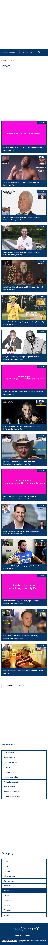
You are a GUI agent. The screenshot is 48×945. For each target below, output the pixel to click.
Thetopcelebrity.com (9, 941)
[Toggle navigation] (45, 52)
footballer (8, 905)
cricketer (7, 895)
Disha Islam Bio (9, 758)
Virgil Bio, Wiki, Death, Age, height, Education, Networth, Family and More (24, 183)
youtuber (7, 910)
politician (7, 900)
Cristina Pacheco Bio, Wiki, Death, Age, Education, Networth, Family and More (21, 602)
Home (3, 60)
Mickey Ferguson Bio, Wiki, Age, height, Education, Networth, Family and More (21, 218)
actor (6, 861)
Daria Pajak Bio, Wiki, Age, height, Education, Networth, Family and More (23, 393)
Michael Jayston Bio (11, 792)
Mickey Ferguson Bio (12, 782)
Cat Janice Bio (9, 772)
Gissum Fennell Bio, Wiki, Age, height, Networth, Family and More (23, 672)
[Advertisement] (24, 24)
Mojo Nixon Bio (9, 787)
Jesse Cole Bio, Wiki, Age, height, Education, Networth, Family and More (23, 323)
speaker (7, 871)
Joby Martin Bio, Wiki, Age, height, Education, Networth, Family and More (23, 288)
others (6, 891)
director (7, 886)
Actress (7, 915)
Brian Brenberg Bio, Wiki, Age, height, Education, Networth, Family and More (21, 532)
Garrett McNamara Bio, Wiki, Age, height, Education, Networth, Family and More (22, 427)
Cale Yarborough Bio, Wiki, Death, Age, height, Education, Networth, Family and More (20, 462)
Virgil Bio (7, 767)
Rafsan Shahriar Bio (11, 762)
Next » (21, 686)
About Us (18, 935)
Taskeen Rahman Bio (12, 796)
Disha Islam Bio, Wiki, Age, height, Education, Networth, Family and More (23, 148)
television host (9, 876)
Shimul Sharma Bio (11, 753)
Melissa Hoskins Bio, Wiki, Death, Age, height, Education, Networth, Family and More (20, 497)
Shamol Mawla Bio (11, 777)
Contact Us (29, 935)
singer (6, 866)
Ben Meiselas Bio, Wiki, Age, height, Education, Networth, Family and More (20, 637)
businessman (9, 881)
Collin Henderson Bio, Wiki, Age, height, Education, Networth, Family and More (21, 253)
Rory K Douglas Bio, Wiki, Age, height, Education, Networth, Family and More (21, 358)
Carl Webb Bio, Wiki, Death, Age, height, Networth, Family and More (21, 567)
